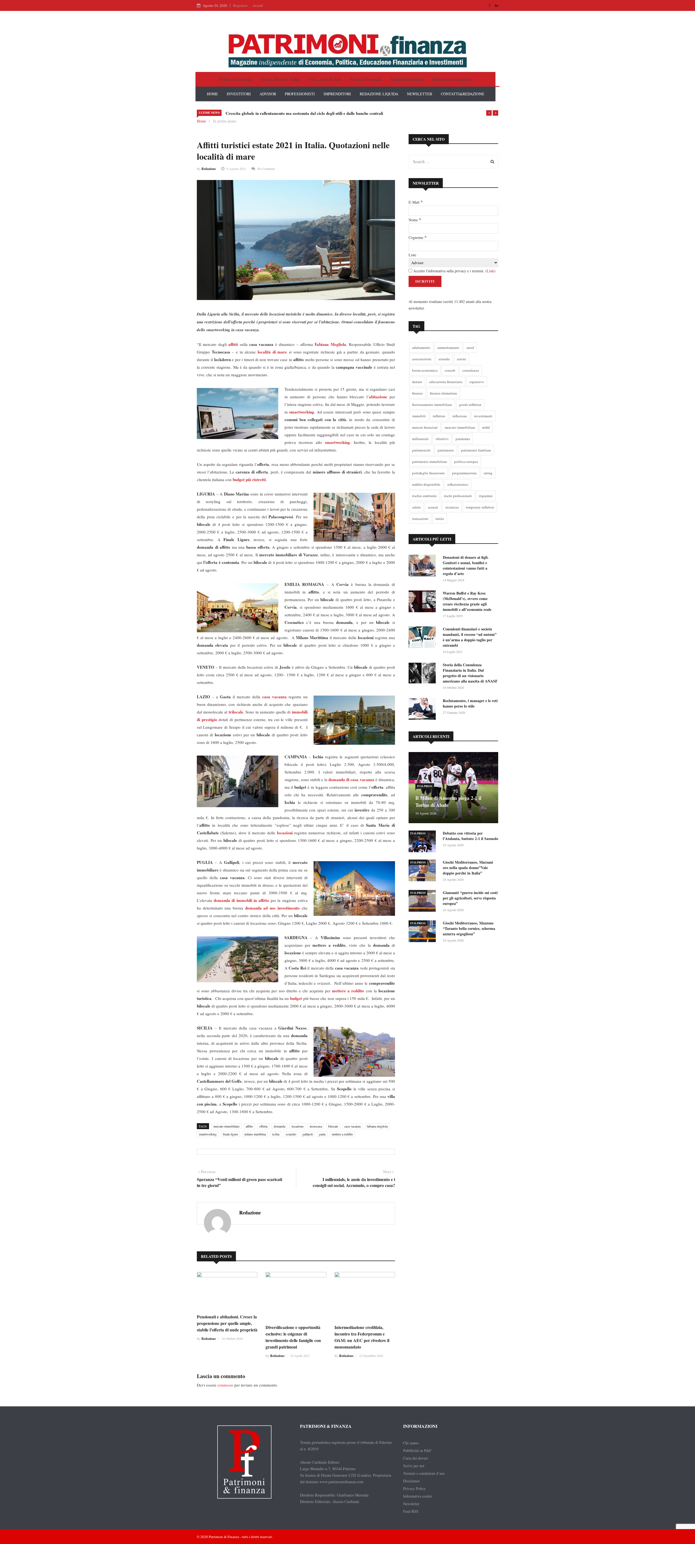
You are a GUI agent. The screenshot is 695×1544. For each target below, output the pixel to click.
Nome (415, 219)
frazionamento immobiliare (432, 404)
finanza (417, 393)
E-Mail (416, 202)
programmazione (464, 473)
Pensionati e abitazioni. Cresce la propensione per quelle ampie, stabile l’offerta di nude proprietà (227, 1323)
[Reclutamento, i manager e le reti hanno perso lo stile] (423, 710)
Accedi (258, 5)
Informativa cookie (417, 1496)
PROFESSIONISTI (300, 93)
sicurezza (452, 507)
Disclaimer (411, 1480)
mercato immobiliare (226, 1126)
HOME (212, 93)
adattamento (421, 347)
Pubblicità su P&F (417, 1450)
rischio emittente (424, 495)
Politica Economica (235, 79)
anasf (470, 347)
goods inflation (470, 404)
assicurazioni (421, 358)
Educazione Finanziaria (452, 79)
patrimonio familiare (476, 450)
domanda (279, 1126)
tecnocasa (316, 1126)
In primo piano (224, 121)
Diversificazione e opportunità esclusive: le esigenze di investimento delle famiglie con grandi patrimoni (293, 1337)
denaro (417, 381)
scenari (433, 507)
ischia (275, 1134)
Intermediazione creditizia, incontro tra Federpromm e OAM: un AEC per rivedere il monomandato (361, 1337)
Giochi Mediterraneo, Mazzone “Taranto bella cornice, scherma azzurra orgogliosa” (469, 928)
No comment (266, 168)
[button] (489, 113)
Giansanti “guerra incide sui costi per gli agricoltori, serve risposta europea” (470, 898)
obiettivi (442, 438)
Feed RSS (410, 1511)
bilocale (333, 1126)
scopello (291, 1134)
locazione (298, 1126)
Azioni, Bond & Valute (281, 79)
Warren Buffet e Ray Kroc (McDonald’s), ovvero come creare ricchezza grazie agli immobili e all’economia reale (467, 601)
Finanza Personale (366, 79)
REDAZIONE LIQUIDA (379, 93)
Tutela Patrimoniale (406, 79)
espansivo (476, 381)
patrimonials (421, 450)
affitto (249, 1126)
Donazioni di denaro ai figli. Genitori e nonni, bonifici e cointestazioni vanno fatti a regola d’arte (466, 565)
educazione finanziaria (445, 381)
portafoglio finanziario (428, 473)
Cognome (418, 237)
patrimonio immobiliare (429, 461)
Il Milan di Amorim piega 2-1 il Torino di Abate (448, 801)
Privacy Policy (414, 1488)
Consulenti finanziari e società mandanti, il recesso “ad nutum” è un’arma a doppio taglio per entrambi (470, 637)
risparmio (486, 495)
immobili (419, 415)
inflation (439, 415)
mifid (486, 427)
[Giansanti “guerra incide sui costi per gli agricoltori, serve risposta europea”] (423, 902)
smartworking (208, 1134)
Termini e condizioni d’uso (424, 1473)
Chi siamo (411, 1442)
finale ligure (230, 1134)
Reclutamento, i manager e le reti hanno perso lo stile (470, 703)
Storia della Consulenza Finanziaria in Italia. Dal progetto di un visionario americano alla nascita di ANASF (470, 673)
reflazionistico (457, 484)
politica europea (466, 461)
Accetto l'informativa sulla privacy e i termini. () (453, 270)
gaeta (322, 1134)
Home (201, 121)
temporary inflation (480, 507)
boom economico (425, 370)
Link (490, 270)
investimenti (483, 415)
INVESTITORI (239, 93)
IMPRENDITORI (337, 93)
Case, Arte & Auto (325, 79)
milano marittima (255, 1134)
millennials (420, 438)
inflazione (459, 415)
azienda (444, 358)
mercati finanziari (425, 427)
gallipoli (307, 1134)
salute (416, 507)
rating (488, 473)
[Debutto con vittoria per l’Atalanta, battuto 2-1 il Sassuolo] (423, 842)
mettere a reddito (342, 1134)
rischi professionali (458, 495)
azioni (461, 358)
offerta (263, 1126)
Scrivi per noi (413, 1465)
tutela (439, 518)
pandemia (463, 438)
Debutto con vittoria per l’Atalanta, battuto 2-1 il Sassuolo (470, 835)
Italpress (424, 786)
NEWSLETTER (419, 93)
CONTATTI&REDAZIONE (462, 93)
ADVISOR (268, 93)
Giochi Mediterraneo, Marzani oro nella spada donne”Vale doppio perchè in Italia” (468, 867)
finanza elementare (443, 393)
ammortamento (448, 347)
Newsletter (411, 1503)
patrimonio (446, 450)
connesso (225, 1385)
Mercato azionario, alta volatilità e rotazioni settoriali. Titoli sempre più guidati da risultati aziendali (315, 113)
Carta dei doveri (415, 1458)
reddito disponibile (426, 484)
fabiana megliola (377, 1126)
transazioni (420, 518)
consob (450, 370)
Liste (412, 254)
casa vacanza (352, 1126)
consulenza (470, 370)
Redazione (208, 168)
